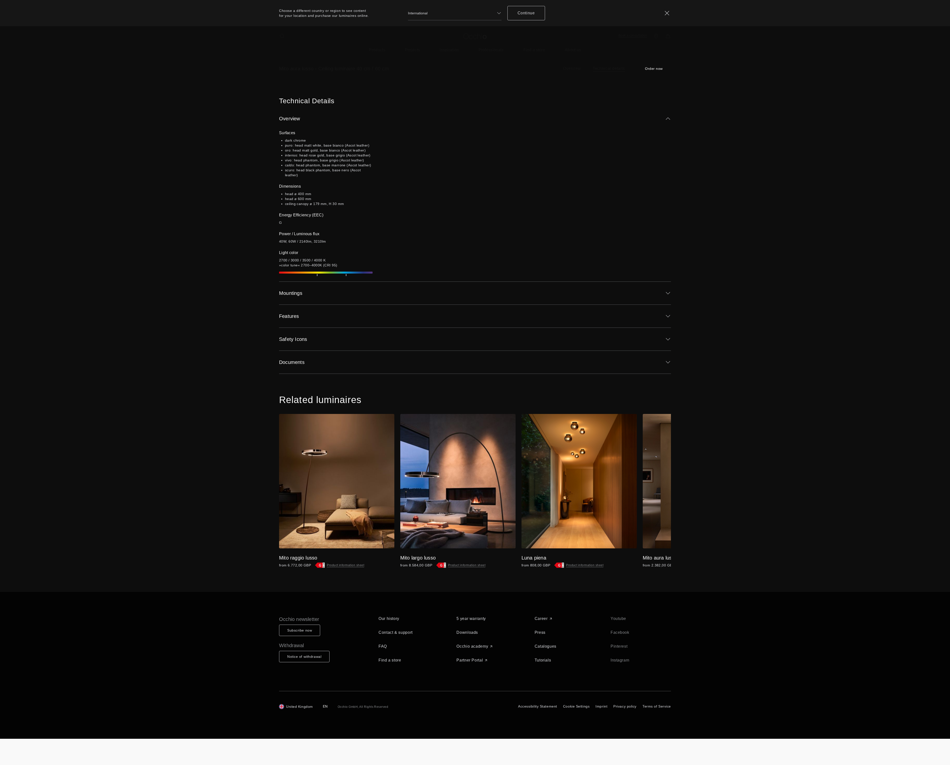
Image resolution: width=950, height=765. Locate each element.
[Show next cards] (660, 481)
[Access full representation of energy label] (320, 565)
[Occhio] (475, 36)
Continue (526, 13)
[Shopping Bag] (668, 36)
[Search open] (282, 36)
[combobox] (454, 13)
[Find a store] (656, 36)
